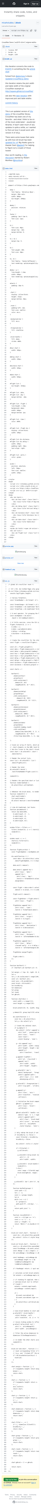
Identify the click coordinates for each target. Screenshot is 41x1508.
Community (32, 1495)
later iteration (21, 96)
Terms (7, 1495)
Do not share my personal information (20, 1499)
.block (18, 23)
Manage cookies (26, 1497)
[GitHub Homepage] (14, 1502)
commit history (11, 103)
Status (26, 1495)
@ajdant (20, 145)
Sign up (35, 4)
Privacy (12, 1495)
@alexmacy (20, 76)
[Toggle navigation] (3, 3)
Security (19, 1495)
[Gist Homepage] (14, 3)
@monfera (17, 160)
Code (7, 36)
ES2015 (8, 69)
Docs (11, 1497)
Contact (17, 1497)
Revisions (19, 36)
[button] (31, 30)
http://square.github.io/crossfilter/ (19, 91)
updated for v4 (11, 142)
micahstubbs (8, 23)
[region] (20, 52)
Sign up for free (11, 1479)
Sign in (26, 4)
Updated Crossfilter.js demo (17, 79)
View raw (20, 563)
